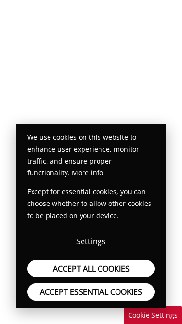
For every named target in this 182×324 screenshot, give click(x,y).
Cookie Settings (153, 315)
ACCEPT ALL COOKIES (91, 268)
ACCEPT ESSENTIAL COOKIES (91, 292)
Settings (91, 241)
